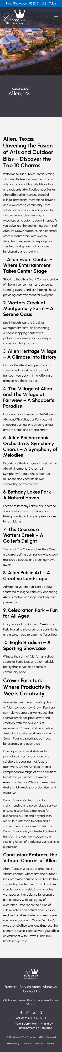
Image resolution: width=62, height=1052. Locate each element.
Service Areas (30, 987)
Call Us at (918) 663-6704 (31, 1017)
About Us (50, 987)
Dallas (51, 189)
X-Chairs (31, 782)
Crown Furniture (26, 231)
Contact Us (31, 991)
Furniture (11, 987)
